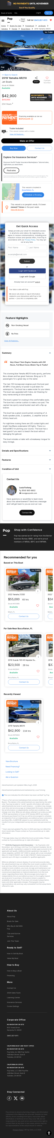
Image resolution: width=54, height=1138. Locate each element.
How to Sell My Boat (15, 953)
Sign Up (48, 13)
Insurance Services (14, 1002)
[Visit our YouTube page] (22, 1098)
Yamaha (4, 29)
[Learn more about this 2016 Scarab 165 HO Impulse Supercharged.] (23, 645)
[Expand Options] (37, 591)
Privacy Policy (30, 240)
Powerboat (29, 26)
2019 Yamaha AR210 (16, 726)
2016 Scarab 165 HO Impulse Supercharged (22, 660)
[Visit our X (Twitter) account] (15, 1098)
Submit (27, 261)
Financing (11, 975)
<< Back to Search (9, 75)
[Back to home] (10, 20)
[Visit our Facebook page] (9, 1098)
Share (36, 82)
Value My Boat (12, 958)
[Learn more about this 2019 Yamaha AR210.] (23, 711)
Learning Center (13, 997)
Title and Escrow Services (13, 934)
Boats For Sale (15, 26)
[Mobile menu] (3, 20)
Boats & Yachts (6, 13)
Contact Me (27, 513)
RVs (16, 13)
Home (3, 26)
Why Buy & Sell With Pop (15, 927)
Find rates (11, 170)
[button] (48, 1133)
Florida (14, 29)
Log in (37, 282)
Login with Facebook (27, 271)
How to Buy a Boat (14, 971)
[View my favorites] (51, 20)
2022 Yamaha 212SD (16, 594)
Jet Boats (42, 26)
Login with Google (27, 277)
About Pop (11, 917)
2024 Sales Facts (14, 993)
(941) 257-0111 (40, 20)
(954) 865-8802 (28, 490)
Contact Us (23, 616)
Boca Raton (25, 29)
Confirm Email (18, 258)
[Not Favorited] (47, 77)
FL (33, 190)
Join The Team (13, 941)
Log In (38, 13)
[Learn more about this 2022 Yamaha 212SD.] (23, 580)
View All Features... (17, 134)
